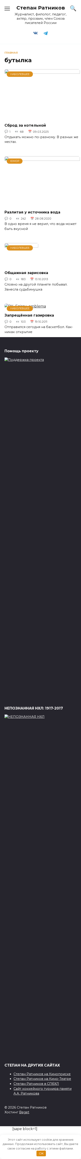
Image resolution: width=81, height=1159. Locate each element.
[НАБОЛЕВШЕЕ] (42, 116)
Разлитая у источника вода (32, 212)
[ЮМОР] (42, 203)
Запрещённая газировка (29, 315)
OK (41, 1153)
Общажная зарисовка (26, 273)
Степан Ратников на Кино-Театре (42, 1079)
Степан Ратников (40, 8)
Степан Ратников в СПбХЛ (36, 1084)
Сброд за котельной (25, 125)
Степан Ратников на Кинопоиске (42, 1074)
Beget (24, 1112)
